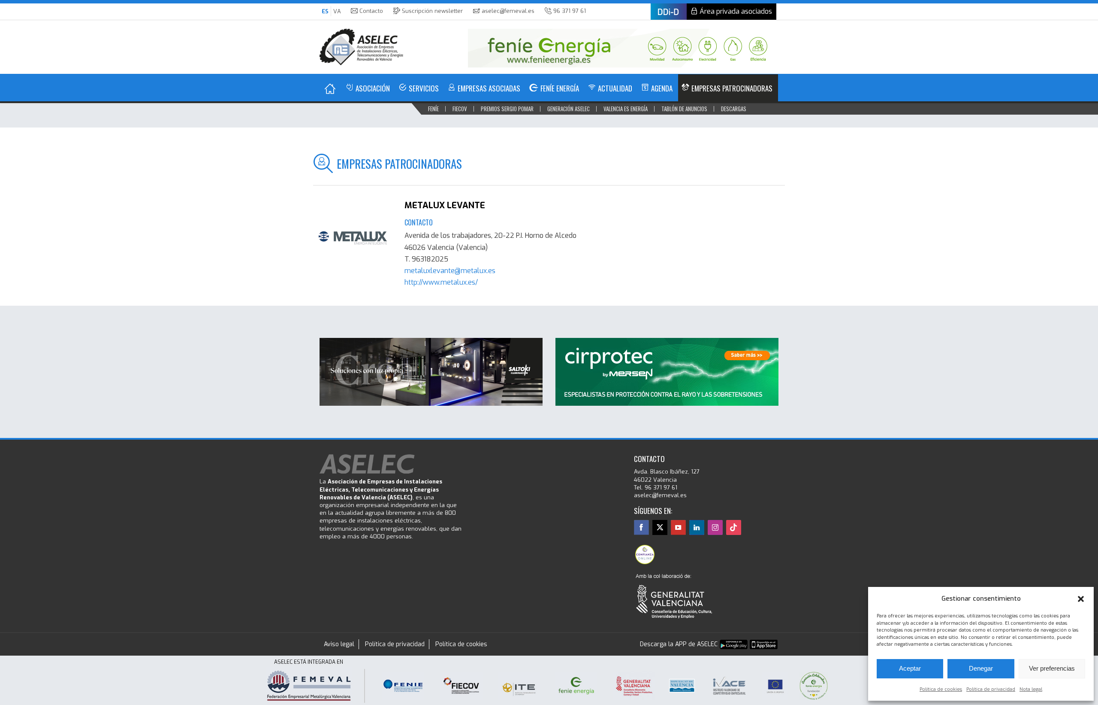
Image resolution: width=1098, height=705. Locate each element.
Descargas (733, 108)
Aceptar (910, 668)
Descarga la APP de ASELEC (679, 644)
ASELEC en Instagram (715, 527)
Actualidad (615, 88)
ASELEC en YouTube (678, 527)
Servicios (424, 88)
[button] (1081, 599)
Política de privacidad (990, 689)
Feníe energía (559, 88)
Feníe (433, 108)
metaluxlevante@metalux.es (449, 270)
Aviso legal (339, 644)
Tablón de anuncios (684, 108)
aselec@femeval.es (508, 11)
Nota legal (1031, 689)
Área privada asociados (736, 11)
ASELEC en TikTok (733, 527)
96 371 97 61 (569, 11)
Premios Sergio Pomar (507, 108)
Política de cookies (941, 689)
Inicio (330, 88)
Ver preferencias (1052, 668)
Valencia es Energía (625, 108)
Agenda (662, 88)
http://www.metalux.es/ (441, 282)
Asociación (373, 88)
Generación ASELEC (568, 108)
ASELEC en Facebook (641, 527)
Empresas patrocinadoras (731, 88)
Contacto (371, 11)
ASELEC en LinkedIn (696, 527)
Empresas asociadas (489, 88)
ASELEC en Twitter (659, 527)
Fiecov (459, 108)
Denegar (981, 668)
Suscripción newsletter (432, 11)
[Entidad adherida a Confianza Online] (644, 554)
